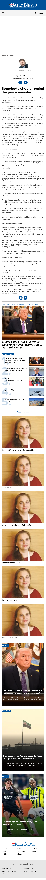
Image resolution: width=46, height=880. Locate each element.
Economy (20, 848)
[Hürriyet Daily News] (23, 5)
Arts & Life (21, 851)
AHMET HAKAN (24, 76)
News (4, 55)
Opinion (12, 55)
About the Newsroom (9, 871)
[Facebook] (20, 82)
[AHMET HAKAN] (23, 64)
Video (5, 854)
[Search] (35, 13)
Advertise (5, 874)
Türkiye (6, 848)
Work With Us (28, 868)
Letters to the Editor (30, 871)
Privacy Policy (6, 868)
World (5, 851)
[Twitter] (26, 82)
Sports (34, 851)
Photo (19, 854)
